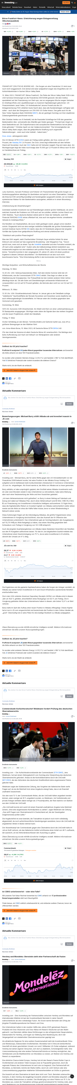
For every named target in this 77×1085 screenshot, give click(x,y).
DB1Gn (55, 328)
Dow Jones (6, 136)
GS (28, 229)
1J (18, 170)
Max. (25, 170)
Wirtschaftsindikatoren (63, 7)
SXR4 (21, 140)
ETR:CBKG (58, 773)
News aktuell (6, 7)
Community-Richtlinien (8, 408)
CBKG (38, 275)
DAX (29, 145)
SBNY (34, 113)
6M (15, 170)
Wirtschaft (50, 7)
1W (8, 170)
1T (5, 170)
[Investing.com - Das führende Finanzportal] (11, 2)
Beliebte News (17, 7)
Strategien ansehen (30, 850)
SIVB (20, 217)
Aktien (35, 7)
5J (21, 170)
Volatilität (37, 244)
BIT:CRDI (6, 780)
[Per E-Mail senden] (19, 378)
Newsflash (27, 7)
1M (11, 170)
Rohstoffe (42, 7)
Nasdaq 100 (17, 143)
